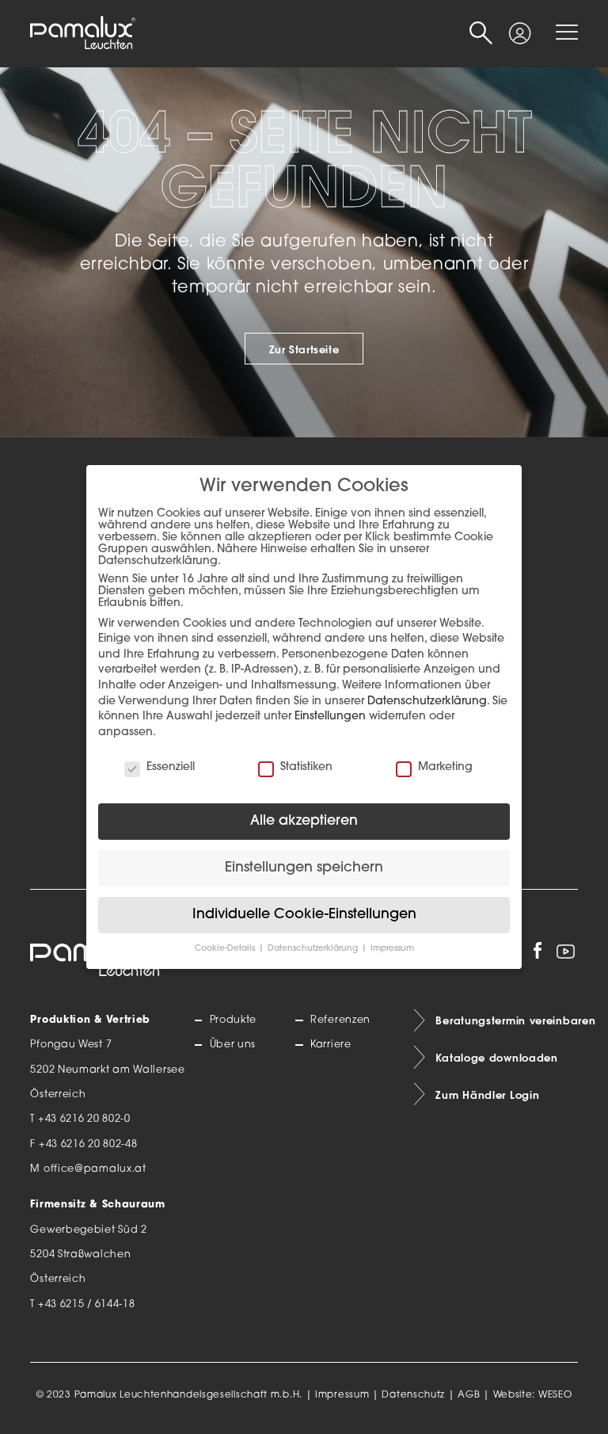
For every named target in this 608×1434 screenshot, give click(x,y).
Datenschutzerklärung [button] (314, 948)
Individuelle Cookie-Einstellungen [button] (304, 914)
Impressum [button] (392, 948)
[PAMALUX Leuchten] (82, 33)
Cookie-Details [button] (226, 948)
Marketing (445, 767)
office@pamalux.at (95, 1169)
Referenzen (340, 1020)
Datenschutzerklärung (427, 701)
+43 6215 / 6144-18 (86, 1305)
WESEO (555, 1395)
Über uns (233, 1045)
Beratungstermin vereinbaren (506, 1020)
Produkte (233, 1020)
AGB (469, 1395)
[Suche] (481, 33)
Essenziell (170, 767)
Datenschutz (413, 1395)
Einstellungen (330, 717)
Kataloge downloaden (496, 1058)
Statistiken (306, 767)
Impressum (342, 1395)
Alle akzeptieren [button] (304, 821)
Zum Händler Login (487, 1095)
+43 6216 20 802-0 (84, 1119)
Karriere (330, 1045)
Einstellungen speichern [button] (304, 868)
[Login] (520, 27)
